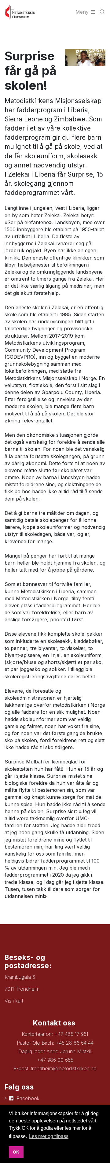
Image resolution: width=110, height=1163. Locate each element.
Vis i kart (14, 1001)
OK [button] (16, 1152)
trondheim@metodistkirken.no (64, 1068)
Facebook (27, 1098)
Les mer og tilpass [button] (48, 1136)
